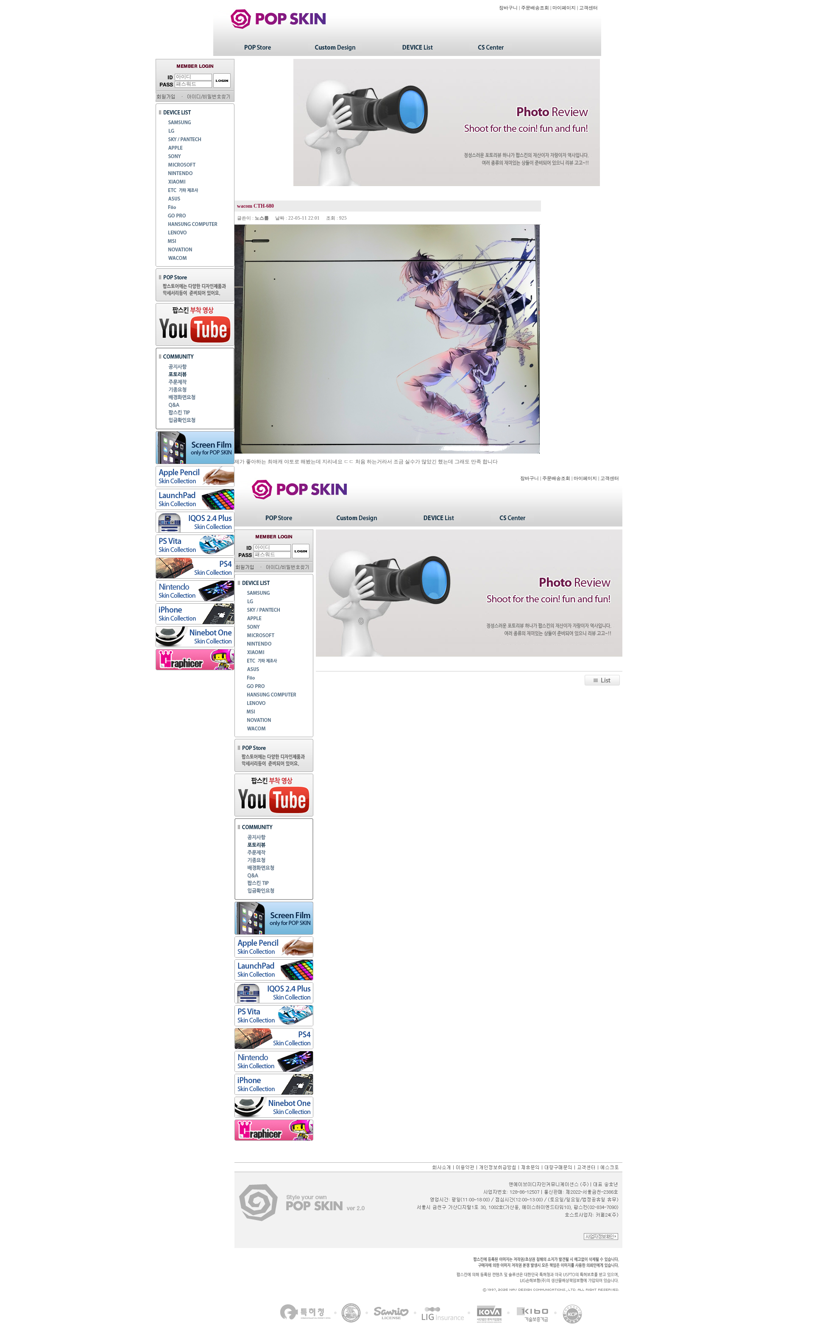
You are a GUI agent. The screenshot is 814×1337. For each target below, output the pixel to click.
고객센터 (588, 8)
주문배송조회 (535, 8)
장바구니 (508, 8)
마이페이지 (564, 8)
